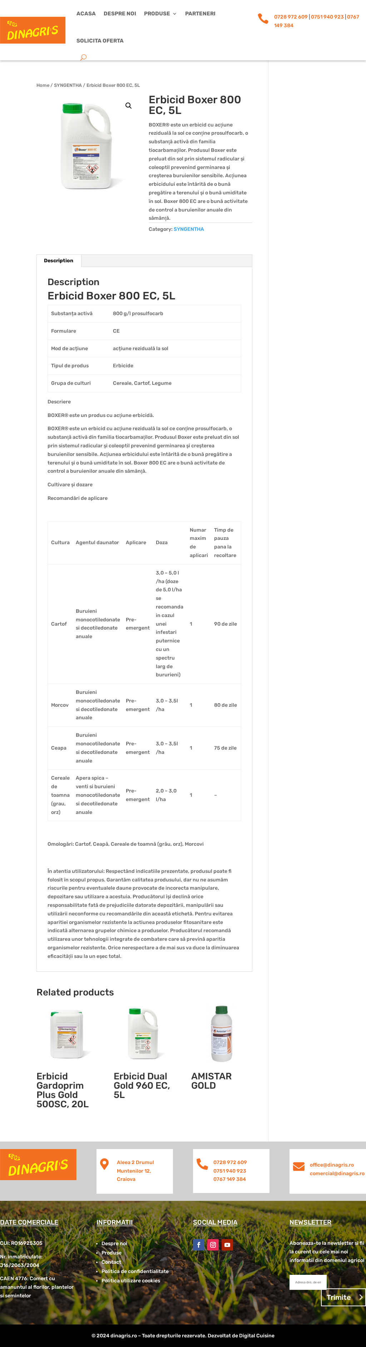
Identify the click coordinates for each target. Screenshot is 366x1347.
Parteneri (200, 13)
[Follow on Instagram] (213, 1245)
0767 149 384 (229, 1179)
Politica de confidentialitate (135, 1271)
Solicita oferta (100, 41)
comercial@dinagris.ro (337, 1173)
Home (42, 85)
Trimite (339, 1297)
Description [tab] (58, 261)
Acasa (86, 13)
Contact (111, 1262)
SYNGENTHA (68, 85)
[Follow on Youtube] (227, 1245)
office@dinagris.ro (332, 1165)
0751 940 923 (327, 17)
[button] (128, 105)
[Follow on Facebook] (198, 1245)
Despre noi (120, 13)
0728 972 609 (291, 17)
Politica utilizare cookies (131, 1281)
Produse (157, 13)
